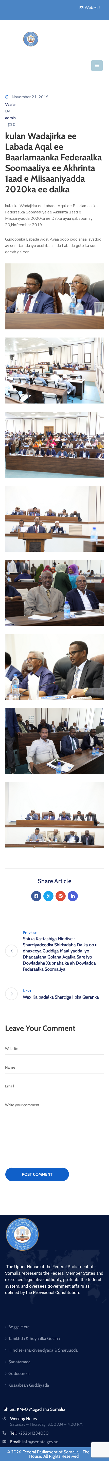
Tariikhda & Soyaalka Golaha (34, 1338)
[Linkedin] (73, 896)
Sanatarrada (19, 1361)
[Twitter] (48, 896)
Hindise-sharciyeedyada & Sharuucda (43, 1350)
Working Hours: (24, 1418)
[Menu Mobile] (97, 65)
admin (10, 118)
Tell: (29, 1433)
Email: (34, 1441)
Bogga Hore (19, 1326)
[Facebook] (36, 896)
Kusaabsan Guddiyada (28, 1385)
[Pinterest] (61, 896)
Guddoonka (19, 1373)
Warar (10, 104)
